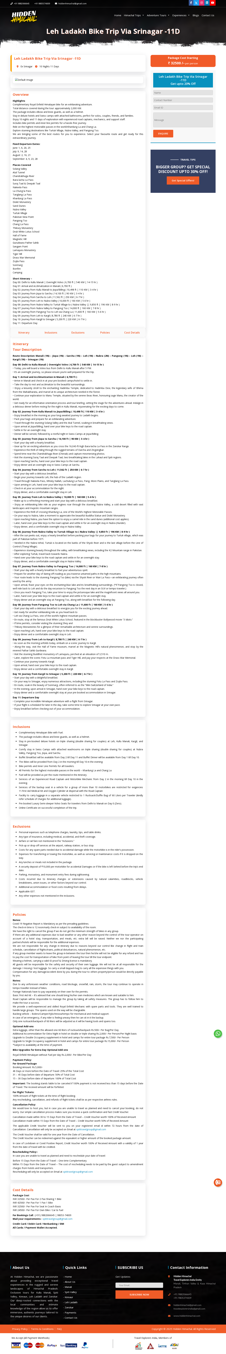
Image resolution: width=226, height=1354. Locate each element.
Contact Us (208, 15)
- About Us (69, 1281)
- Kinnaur (68, 1297)
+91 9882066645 (21, 3)
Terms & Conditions (42, 1329)
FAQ (59, 1329)
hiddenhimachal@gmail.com (72, 3)
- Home (67, 1276)
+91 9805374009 (42, 3)
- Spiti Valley (70, 1292)
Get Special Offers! (183, 180)
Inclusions (51, 332)
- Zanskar (68, 1307)
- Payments (69, 1312)
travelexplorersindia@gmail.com (189, 1309)
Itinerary (24, 332)
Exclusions (78, 332)
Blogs (196, 15)
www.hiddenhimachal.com (187, 1316)
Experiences (179, 15)
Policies (105, 332)
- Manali (67, 1287)
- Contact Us (70, 1317)
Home (117, 15)
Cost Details (132, 332)
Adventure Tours (156, 15)
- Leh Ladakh (70, 1302)
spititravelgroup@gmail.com (91, 1129)
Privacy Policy (20, 1329)
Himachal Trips (132, 15)
